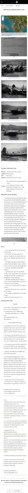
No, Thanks (17, 490)
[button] (1, 2)
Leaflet (3, 33)
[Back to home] (14, 2)
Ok (9, 490)
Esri (8, 33)
